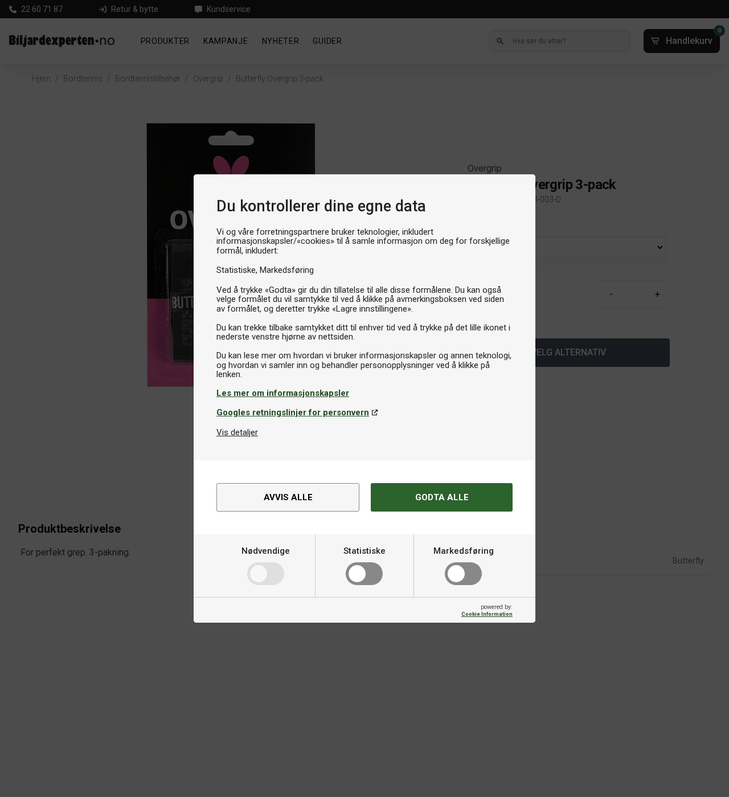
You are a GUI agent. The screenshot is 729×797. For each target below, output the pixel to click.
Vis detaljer (237, 432)
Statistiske (364, 551)
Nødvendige (265, 551)
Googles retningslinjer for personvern (292, 412)
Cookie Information (487, 614)
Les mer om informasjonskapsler (282, 393)
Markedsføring (463, 551)
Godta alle (442, 497)
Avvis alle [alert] (288, 497)
